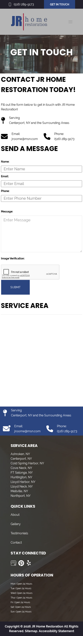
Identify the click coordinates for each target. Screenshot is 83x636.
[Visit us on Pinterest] (21, 563)
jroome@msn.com (25, 139)
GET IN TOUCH (59, 4)
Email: (5, 176)
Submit (15, 287)
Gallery (16, 524)
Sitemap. (31, 631)
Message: (7, 211)
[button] (70, 22)
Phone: (5, 191)
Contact (16, 542)
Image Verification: (13, 258)
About (15, 515)
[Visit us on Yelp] (29, 563)
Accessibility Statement (56, 631)
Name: (5, 161)
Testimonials (19, 533)
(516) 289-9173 (24, 4)
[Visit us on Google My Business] (13, 563)
